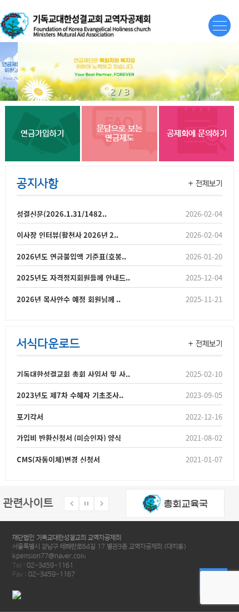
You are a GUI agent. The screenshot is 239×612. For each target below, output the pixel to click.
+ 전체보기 (205, 183)
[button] (223, 74)
